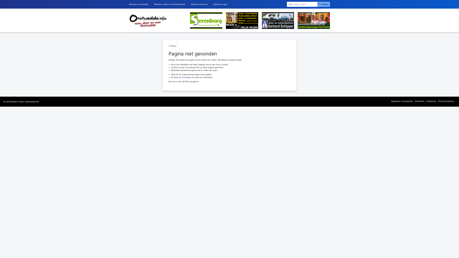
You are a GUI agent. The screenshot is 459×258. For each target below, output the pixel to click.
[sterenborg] (206, 20)
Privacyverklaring (446, 101)
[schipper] (278, 20)
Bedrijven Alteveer (199, 4)
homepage (186, 77)
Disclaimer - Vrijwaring (425, 101)
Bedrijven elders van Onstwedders (169, 4)
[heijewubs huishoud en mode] (242, 20)
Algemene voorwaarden (402, 101)
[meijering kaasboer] (314, 20)
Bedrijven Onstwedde (138, 4)
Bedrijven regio (220, 4)
